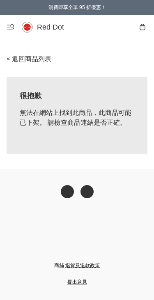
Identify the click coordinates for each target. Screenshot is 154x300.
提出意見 (77, 282)
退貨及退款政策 (82, 265)
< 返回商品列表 (29, 58)
